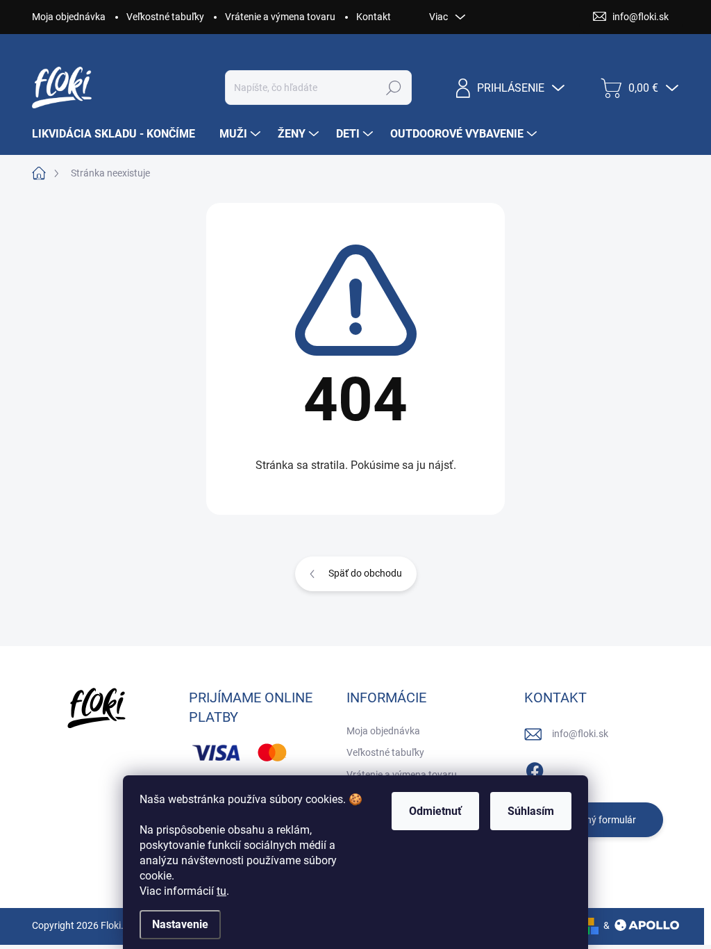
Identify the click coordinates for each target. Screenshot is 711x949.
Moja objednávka (69, 16)
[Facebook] (534, 768)
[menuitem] (119, 134)
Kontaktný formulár (593, 819)
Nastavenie (180, 924)
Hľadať (393, 87)
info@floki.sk (580, 733)
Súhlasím (531, 811)
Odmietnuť (435, 811)
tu (221, 891)
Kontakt (373, 16)
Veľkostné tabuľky (165, 16)
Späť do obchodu (365, 573)
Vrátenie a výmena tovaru (280, 16)
